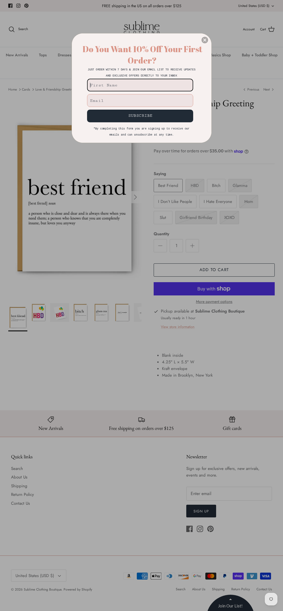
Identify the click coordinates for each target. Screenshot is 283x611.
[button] (204, 40)
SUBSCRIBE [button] (140, 115)
